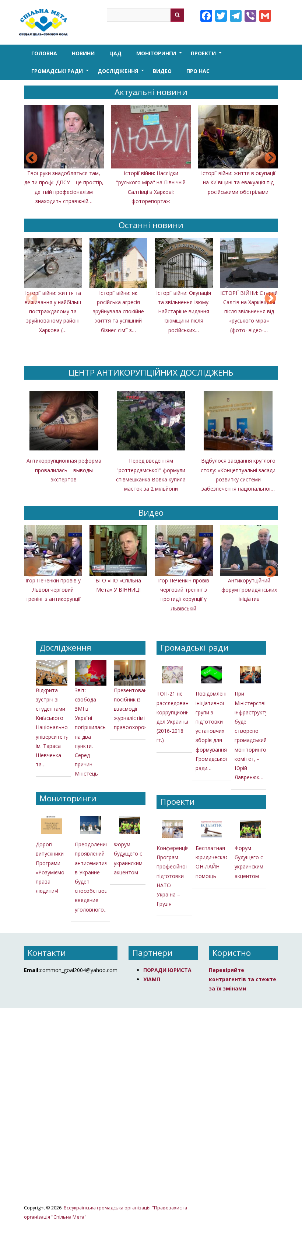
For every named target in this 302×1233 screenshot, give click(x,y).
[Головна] (45, 22)
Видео (162, 70)
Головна (44, 53)
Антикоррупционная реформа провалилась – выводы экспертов (64, 470)
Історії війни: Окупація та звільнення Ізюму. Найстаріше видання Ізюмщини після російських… (183, 311)
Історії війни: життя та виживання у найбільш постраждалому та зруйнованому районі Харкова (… (53, 311)
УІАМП (151, 979)
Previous (31, 158)
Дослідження (121, 73)
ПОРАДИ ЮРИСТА (167, 969)
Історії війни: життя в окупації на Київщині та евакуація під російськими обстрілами (238, 182)
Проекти (207, 56)
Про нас (198, 70)
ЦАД (115, 53)
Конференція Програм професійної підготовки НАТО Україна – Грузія (173, 875)
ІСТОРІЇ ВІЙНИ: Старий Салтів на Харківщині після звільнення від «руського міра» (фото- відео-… (249, 311)
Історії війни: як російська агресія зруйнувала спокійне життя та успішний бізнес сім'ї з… (118, 311)
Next (270, 158)
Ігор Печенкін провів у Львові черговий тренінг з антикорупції (53, 589)
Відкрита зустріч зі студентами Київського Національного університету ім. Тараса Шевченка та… (54, 727)
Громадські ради (60, 73)
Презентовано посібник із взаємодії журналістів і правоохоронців (134, 709)
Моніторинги (159, 56)
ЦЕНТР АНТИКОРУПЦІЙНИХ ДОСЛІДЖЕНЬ (151, 372)
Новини (83, 53)
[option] (151, 159)
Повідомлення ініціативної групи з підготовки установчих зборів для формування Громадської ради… (213, 731)
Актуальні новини (151, 92)
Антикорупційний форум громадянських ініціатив (249, 589)
